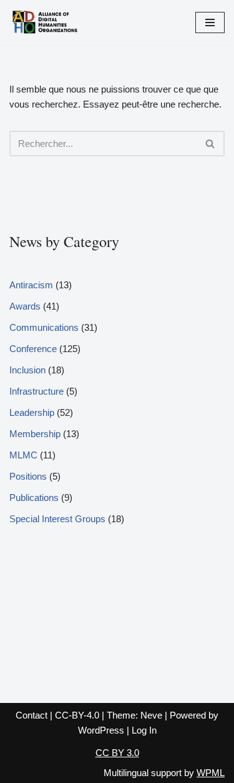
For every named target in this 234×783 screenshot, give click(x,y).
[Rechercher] (211, 143)
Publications (34, 497)
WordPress (101, 730)
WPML (211, 772)
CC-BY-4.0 (77, 715)
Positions (28, 476)
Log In (144, 730)
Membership (35, 433)
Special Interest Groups (57, 518)
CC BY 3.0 (117, 752)
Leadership (31, 412)
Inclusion (27, 370)
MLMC (23, 455)
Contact (31, 715)
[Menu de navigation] (210, 22)
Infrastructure (36, 391)
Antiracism (31, 285)
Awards (25, 306)
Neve (151, 715)
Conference (33, 348)
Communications (44, 327)
